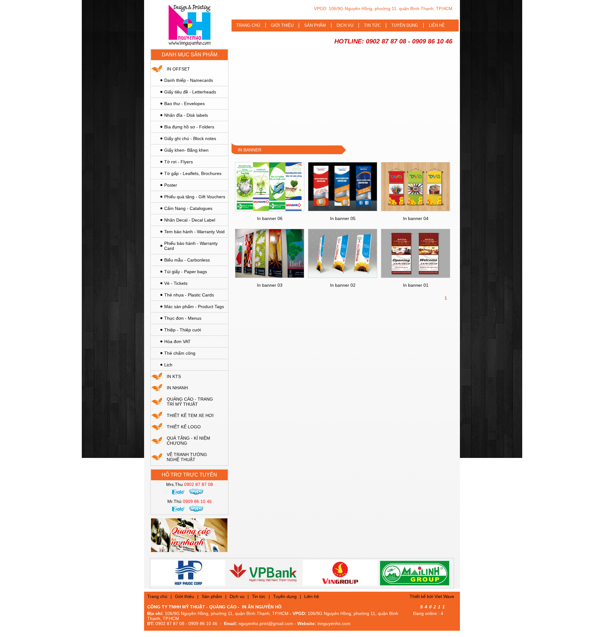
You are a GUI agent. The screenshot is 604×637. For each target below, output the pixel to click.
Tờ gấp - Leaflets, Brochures (192, 173)
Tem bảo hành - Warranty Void (194, 231)
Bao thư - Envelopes (184, 103)
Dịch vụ (237, 596)
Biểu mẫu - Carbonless (187, 259)
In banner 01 (415, 285)
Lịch (168, 364)
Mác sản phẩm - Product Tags (194, 306)
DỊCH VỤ (345, 25)
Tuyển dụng (285, 596)
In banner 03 (269, 285)
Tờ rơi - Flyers (178, 161)
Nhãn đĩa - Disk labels (186, 115)
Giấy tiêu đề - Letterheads (190, 91)
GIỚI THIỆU (282, 25)
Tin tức (259, 596)
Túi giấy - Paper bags (185, 271)
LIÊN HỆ (437, 25)
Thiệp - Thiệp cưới (182, 329)
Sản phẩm (212, 596)
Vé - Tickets (175, 283)
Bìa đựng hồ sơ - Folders (189, 126)
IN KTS (174, 376)
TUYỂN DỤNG (404, 25)
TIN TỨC (372, 25)
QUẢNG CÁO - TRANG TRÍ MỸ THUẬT (190, 402)
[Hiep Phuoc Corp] (165, 573)
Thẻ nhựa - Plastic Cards (189, 294)
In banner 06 (269, 218)
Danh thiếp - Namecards (188, 80)
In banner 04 (415, 218)
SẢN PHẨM (315, 25)
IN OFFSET (178, 68)
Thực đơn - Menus (182, 318)
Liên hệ (311, 596)
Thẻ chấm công (179, 353)
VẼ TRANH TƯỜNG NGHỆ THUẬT (187, 457)
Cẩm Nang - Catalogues (188, 208)
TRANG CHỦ (248, 25)
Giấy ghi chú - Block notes (190, 138)
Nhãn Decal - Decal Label (189, 220)
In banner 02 (342, 285)
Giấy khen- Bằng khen (186, 150)
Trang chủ (157, 596)
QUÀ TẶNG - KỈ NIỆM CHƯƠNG (188, 441)
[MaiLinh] (392, 573)
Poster (170, 185)
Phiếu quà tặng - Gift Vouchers (194, 196)
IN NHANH (177, 387)
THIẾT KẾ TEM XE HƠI (190, 415)
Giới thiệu (184, 596)
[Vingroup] (317, 573)
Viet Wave (444, 596)
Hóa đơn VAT (177, 341)
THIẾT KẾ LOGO (184, 426)
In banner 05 (342, 218)
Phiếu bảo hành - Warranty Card (191, 246)
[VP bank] (241, 573)
